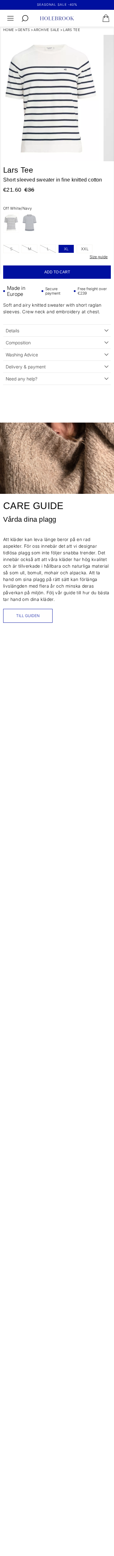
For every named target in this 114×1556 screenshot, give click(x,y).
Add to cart (57, 272)
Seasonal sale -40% (57, 4)
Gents (24, 30)
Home (8, 30)
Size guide (99, 256)
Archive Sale (47, 30)
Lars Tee (71, 30)
